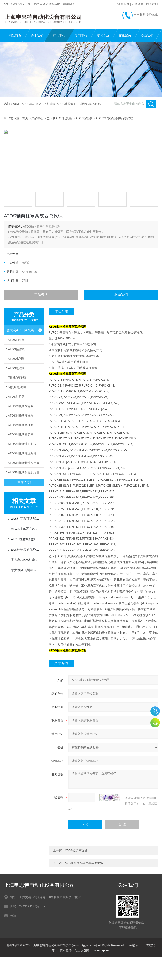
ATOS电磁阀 (16, 368)
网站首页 (15, 35)
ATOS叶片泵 (16, 396)
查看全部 (24, 482)
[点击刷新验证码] (109, 797)
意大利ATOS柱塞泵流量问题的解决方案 (26, 559)
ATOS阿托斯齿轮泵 (21, 406)
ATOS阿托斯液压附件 (22, 453)
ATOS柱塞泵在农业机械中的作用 (26, 529)
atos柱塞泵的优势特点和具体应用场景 (26, 549)
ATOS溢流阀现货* (76, 850)
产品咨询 (41, 294)
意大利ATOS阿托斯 (59, 118)
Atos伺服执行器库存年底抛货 (84, 863)
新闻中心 (81, 35)
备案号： (135, 945)
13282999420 (155, 711)
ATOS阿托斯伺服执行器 (23, 472)
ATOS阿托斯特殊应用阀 (23, 463)
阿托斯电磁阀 (17, 387)
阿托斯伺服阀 (17, 377)
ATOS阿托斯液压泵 (21, 415)
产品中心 (59, 35)
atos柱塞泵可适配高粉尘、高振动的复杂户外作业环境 (26, 518)
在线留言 (138, 4)
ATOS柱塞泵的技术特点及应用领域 (26, 539)
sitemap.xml (102, 950)
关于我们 (37, 35)
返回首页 (123, 4)
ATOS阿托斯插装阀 (21, 434)
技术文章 (103, 35)
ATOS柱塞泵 (84, 118)
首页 (25, 118)
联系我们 (152, 4)
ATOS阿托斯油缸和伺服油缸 (26, 444)
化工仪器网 (81, 950)
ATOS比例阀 (16, 358)
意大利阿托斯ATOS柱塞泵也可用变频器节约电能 (26, 570)
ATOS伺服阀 (16, 340)
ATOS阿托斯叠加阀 (21, 425)
